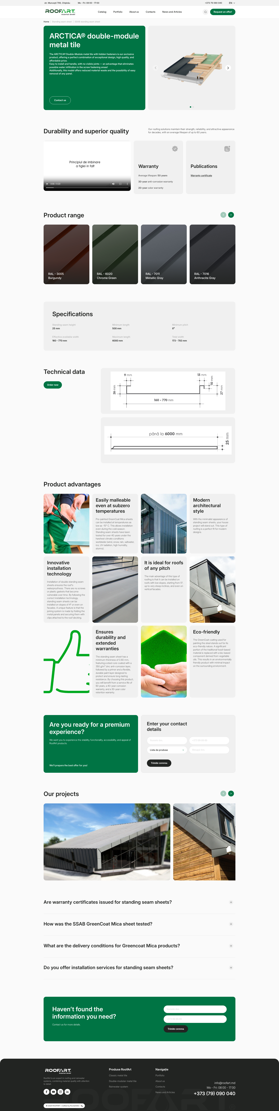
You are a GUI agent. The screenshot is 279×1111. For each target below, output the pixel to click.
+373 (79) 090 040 (214, 1093)
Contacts (150, 11)
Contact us (60, 100)
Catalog (102, 11)
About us (134, 11)
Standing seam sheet (62, 21)
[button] (155, 68)
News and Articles (172, 11)
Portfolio (117, 11)
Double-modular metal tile (122, 1081)
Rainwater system (118, 1086)
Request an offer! (223, 11)
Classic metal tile (118, 1075)
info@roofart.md (224, 1083)
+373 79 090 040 (213, 3)
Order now (52, 384)
